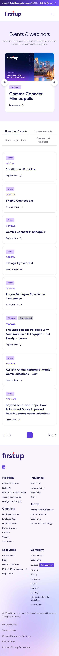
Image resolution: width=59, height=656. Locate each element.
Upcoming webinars (15, 140)
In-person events (43, 131)
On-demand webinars (43, 140)
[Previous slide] (4, 82)
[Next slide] (54, 82)
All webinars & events (16, 131)
